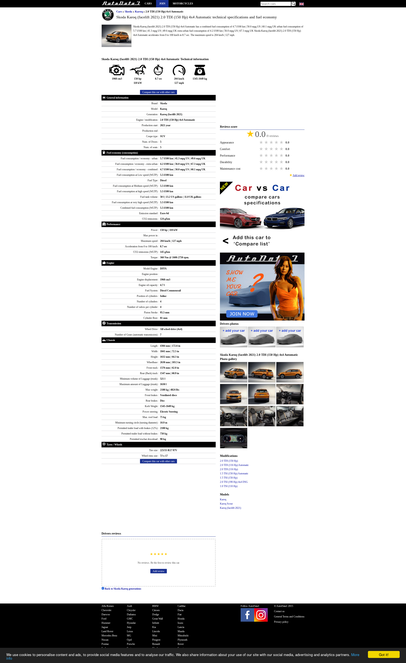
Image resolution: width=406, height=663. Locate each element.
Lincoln (156, 631)
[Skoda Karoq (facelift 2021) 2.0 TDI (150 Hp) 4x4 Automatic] (234, 381)
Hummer (106, 622)
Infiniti (155, 622)
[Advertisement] (159, 497)
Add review (159, 571)
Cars (148, 3)
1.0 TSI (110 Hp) (228, 486)
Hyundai (131, 622)
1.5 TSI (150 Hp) (228, 477)
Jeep (129, 627)
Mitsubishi (183, 635)
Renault (156, 644)
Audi (129, 606)
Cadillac (182, 606)
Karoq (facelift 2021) (230, 507)
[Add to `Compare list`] (262, 250)
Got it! (384, 654)
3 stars (271, 142)
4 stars (276, 142)
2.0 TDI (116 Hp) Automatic (234, 465)
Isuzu (180, 622)
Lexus (130, 631)
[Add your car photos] (234, 346)
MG (129, 635)
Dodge (155, 614)
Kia (154, 627)
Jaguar (105, 627)
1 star (261, 142)
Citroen (156, 610)
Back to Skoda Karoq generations (122, 588)
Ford (104, 618)
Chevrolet (106, 610)
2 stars (266, 142)
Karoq (139, 11)
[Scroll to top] (385, 647)
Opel (129, 639)
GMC (130, 618)
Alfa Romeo (108, 606)
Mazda (181, 631)
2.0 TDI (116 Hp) (229, 469)
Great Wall (157, 618)
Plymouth (182, 639)
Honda (181, 618)
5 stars (281, 142)
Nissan (105, 639)
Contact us (279, 611)
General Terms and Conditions (289, 616)
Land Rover (107, 631)
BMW (155, 606)
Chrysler (131, 610)
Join (162, 3)
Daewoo (106, 614)
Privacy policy (281, 621)
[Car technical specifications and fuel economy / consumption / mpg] (121, 4)
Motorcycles (183, 3)
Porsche (131, 644)
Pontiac (105, 644)
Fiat (179, 614)
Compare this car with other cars (158, 92)
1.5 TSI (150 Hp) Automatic (234, 473)
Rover (181, 644)
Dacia (180, 610)
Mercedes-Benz (109, 635)
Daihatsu (131, 614)
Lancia (181, 627)
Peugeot (156, 639)
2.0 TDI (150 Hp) (229, 460)
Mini (154, 635)
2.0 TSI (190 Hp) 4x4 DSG (234, 481)
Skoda (129, 11)
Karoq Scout (226, 503)
